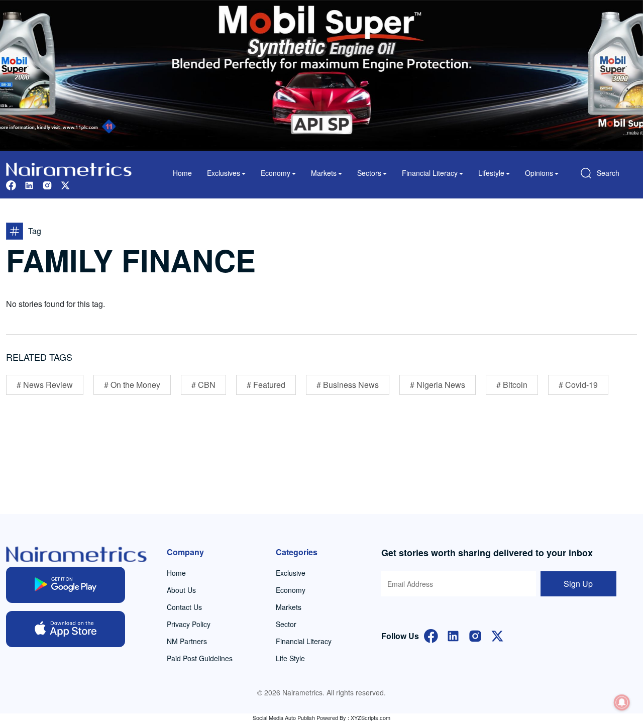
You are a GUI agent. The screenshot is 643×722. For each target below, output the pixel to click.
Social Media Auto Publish (284, 717)
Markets (288, 607)
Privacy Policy (188, 624)
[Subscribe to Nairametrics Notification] (622, 702)
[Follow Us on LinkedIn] (453, 635)
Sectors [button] (369, 173)
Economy (290, 590)
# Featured (266, 384)
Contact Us (184, 607)
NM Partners (187, 641)
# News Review (45, 384)
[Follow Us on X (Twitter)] (497, 635)
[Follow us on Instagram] (47, 184)
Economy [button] (275, 173)
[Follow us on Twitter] (65, 184)
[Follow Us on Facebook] (431, 635)
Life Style (290, 658)
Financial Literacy (304, 641)
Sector (286, 624)
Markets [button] (324, 173)
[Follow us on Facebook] (11, 184)
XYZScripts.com (370, 717)
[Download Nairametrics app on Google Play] (65, 585)
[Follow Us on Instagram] (475, 635)
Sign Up (578, 583)
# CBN (203, 384)
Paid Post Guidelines (200, 658)
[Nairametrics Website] (69, 168)
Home (182, 173)
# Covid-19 (578, 384)
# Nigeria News (437, 384)
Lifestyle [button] (491, 173)
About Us (181, 590)
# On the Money (132, 384)
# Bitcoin (511, 384)
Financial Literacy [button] (430, 173)
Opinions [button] (539, 173)
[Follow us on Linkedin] (29, 184)
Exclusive (290, 573)
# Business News (347, 384)
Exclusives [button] (223, 173)
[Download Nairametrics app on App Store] (65, 629)
